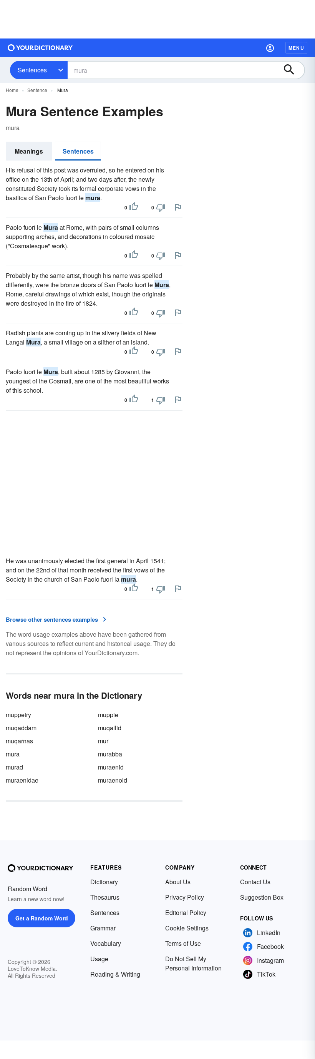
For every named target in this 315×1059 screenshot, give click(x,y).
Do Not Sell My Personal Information (193, 963)
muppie (108, 714)
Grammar (103, 927)
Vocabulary (105, 943)
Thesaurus (104, 897)
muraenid (111, 767)
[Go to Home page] (40, 47)
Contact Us (255, 881)
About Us (178, 881)
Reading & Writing (115, 974)
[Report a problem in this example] (177, 207)
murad (14, 767)
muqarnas (19, 740)
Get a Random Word (41, 918)
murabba (110, 753)
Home (12, 90)
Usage (99, 958)
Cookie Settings (187, 927)
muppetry (18, 714)
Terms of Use (183, 943)
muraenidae (22, 780)
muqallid (109, 727)
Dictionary (104, 881)
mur (103, 740)
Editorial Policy (185, 912)
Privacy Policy (184, 897)
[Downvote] (160, 207)
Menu (296, 47)
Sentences (32, 69)
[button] (270, 48)
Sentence (37, 90)
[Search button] (292, 70)
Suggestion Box (262, 897)
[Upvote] (133, 207)
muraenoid (112, 780)
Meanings (29, 151)
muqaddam (21, 727)
